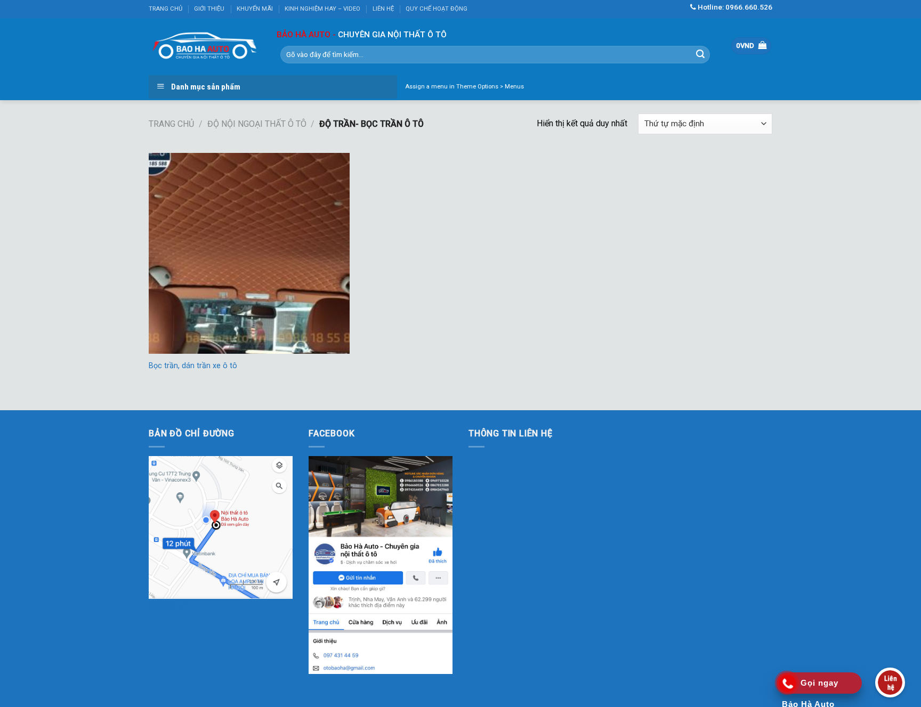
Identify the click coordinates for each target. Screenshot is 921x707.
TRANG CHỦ (165, 8)
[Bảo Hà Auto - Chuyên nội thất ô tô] (205, 46)
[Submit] (700, 54)
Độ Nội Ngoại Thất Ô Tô (256, 124)
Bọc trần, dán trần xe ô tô (193, 365)
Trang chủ (171, 124)
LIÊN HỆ (383, 8)
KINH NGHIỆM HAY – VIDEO (322, 8)
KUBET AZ (168, 605)
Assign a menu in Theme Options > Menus (464, 86)
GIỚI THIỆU (209, 8)
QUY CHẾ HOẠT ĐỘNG (436, 8)
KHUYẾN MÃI (255, 8)
